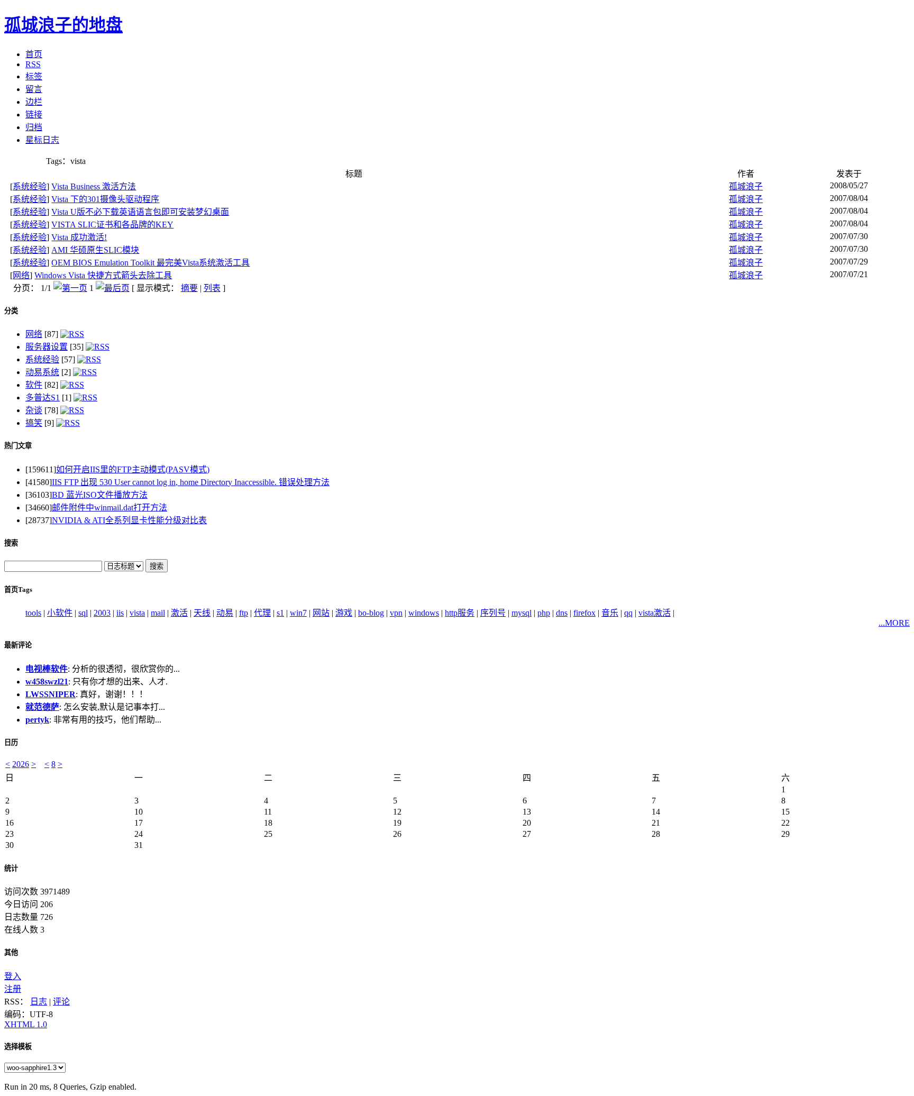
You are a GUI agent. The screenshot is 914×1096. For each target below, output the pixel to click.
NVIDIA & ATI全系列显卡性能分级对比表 (129, 520)
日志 (38, 1001)
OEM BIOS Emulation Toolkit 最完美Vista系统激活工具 (150, 262)
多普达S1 (42, 397)
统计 (11, 868)
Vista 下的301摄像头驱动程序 (105, 199)
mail (158, 612)
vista (137, 612)
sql (83, 612)
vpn (396, 612)
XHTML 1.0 (25, 1024)
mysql (521, 612)
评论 (61, 1001)
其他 (11, 952)
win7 (298, 612)
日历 (11, 742)
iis (120, 612)
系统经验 (30, 186)
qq (628, 612)
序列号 (493, 612)
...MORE (894, 622)
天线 (202, 612)
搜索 (11, 543)
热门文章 (18, 446)
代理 (262, 612)
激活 (179, 612)
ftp (243, 612)
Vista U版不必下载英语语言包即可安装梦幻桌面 (140, 211)
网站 (321, 612)
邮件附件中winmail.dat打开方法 (109, 507)
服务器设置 (46, 346)
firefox (584, 612)
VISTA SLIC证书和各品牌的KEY (112, 224)
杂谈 (33, 410)
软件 (33, 384)
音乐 (609, 612)
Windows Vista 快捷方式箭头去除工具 (103, 275)
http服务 (459, 612)
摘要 (189, 288)
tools (33, 612)
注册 (12, 988)
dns (562, 612)
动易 (224, 612)
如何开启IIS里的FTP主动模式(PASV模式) (132, 469)
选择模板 (18, 1047)
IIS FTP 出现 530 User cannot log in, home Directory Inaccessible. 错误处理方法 (191, 482)
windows (423, 612)
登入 (12, 976)
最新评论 (18, 645)
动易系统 (42, 372)
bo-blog (371, 612)
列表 (212, 288)
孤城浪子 (746, 186)
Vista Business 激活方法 (93, 186)
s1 (280, 612)
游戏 (343, 612)
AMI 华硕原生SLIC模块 (95, 249)
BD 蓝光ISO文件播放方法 (100, 494)
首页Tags (18, 589)
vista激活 (654, 612)
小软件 (59, 612)
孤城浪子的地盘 (63, 24)
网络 (21, 275)
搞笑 (33, 422)
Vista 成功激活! (79, 237)
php (543, 612)
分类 (11, 311)
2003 (102, 612)
